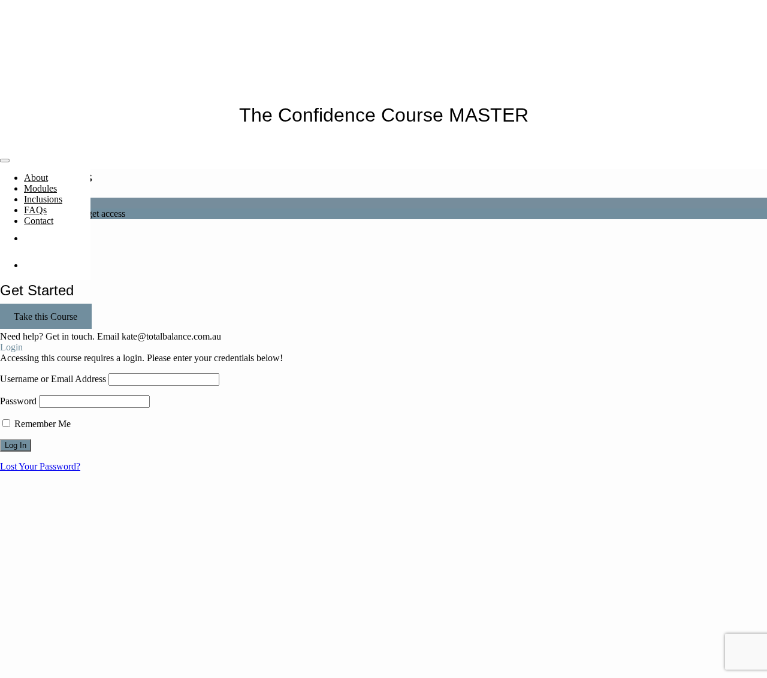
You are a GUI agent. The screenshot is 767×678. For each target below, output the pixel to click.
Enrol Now (57, 238)
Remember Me (41, 424)
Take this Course (45, 316)
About (36, 177)
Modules (40, 188)
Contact (38, 221)
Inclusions (43, 199)
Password (18, 401)
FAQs (35, 210)
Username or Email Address (53, 379)
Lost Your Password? (40, 466)
